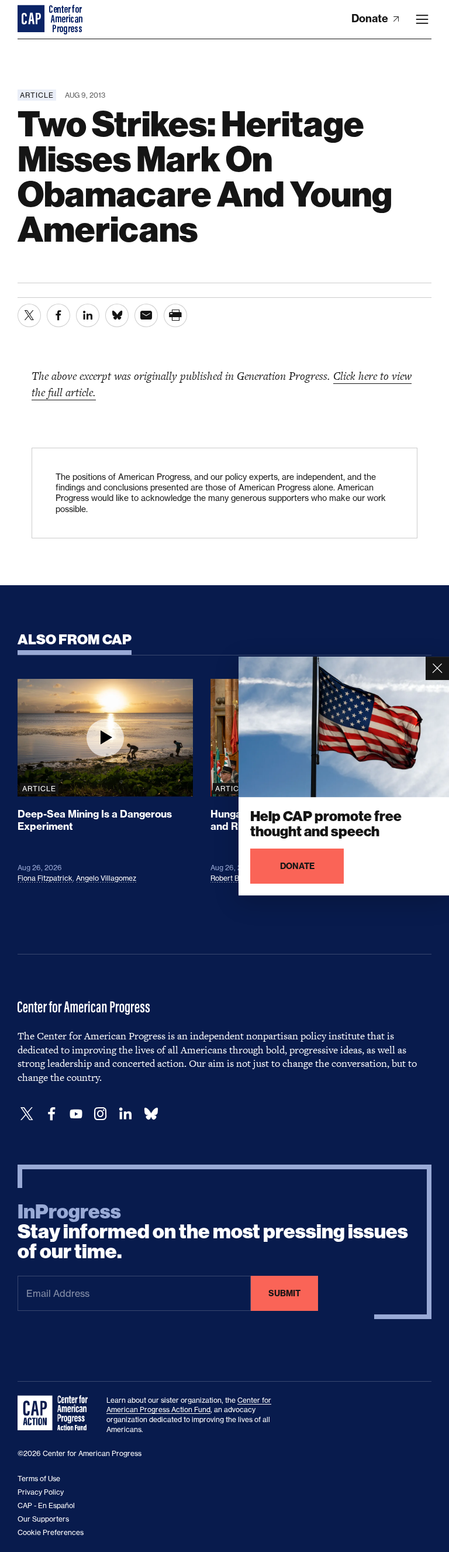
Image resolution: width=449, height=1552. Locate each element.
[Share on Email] (146, 315)
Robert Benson (234, 878)
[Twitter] (27, 1114)
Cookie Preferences (51, 1532)
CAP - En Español (46, 1505)
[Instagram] (100, 1114)
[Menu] (422, 19)
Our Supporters (43, 1519)
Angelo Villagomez (106, 878)
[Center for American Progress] (32, 19)
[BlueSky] (150, 1114)
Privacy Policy (41, 1492)
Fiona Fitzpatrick (45, 878)
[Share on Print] (175, 315)
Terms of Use (39, 1478)
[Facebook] (51, 1114)
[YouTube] (76, 1114)
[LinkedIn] (125, 1114)
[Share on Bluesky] (117, 315)
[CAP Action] (56, 1413)
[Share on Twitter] (29, 315)
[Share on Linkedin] (87, 315)
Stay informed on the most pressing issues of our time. (213, 1232)
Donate (371, 18)
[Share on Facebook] (58, 315)
